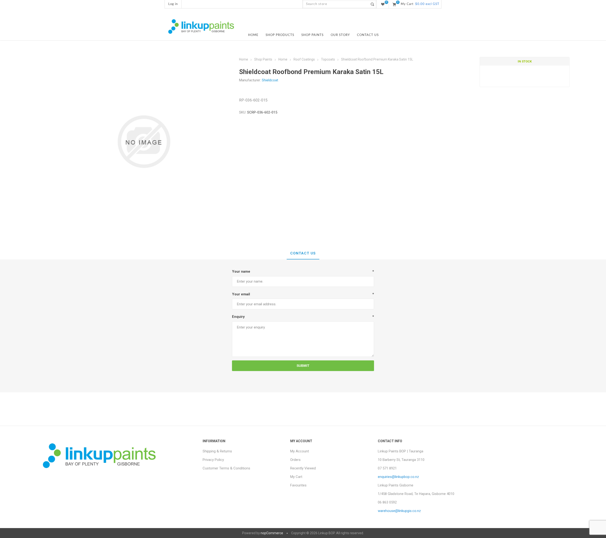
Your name (241, 271)
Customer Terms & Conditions (226, 468)
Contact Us (303, 253)
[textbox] (335, 4)
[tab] (303, 253)
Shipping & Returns (217, 451)
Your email (241, 294)
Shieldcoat (270, 80)
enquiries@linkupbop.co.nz (398, 477)
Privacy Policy (213, 460)
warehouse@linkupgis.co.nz (399, 511)
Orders (295, 460)
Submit (303, 365)
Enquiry (238, 317)
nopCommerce (272, 533)
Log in (173, 4)
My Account (299, 451)
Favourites (298, 485)
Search (372, 4)
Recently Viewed (303, 468)
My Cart (296, 477)
